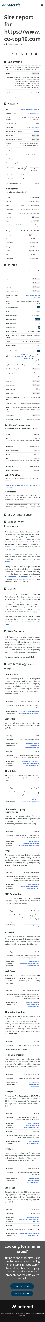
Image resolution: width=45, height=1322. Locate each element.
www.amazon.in (34, 841)
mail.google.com (34, 1141)
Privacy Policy (30, 1313)
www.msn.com (26, 802)
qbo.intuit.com (34, 713)
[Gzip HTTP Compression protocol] (38, 1074)
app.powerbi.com (33, 1235)
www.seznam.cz (34, 1082)
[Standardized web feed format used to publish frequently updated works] (38, 952)
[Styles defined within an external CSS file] (38, 1225)
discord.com (35, 1233)
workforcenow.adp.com (31, 1127)
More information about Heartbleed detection (23, 507)
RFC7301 (25, 359)
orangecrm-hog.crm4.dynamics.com (31, 762)
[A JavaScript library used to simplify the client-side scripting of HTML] (38, 831)
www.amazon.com (33, 1006)
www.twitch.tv (23, 1219)
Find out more (22, 1286)
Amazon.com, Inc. (33, 113)
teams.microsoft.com (32, 1125)
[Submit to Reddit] (16, 53)
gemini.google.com (33, 1143)
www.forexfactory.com (32, 747)
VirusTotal (35, 127)
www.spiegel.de (34, 961)
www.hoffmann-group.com (34, 1220)
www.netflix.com (33, 1180)
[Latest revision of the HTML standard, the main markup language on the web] (38, 1131)
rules (27, 539)
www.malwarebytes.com (31, 925)
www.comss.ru (34, 745)
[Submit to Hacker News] (36, 53)
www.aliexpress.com (32, 1002)
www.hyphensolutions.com (30, 711)
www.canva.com (34, 1178)
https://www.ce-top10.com (29, 109)
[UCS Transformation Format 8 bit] (38, 1041)
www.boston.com (33, 884)
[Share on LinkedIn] (31, 53)
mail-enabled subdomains (17, 576)
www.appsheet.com (33, 965)
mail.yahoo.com (26, 761)
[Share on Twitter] (21, 53)
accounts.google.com (32, 765)
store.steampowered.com (31, 843)
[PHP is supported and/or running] (38, 736)
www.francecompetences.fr (30, 886)
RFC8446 (23, 355)
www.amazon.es (34, 1084)
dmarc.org (31, 612)
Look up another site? (16, 44)
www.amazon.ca (34, 1086)
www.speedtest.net (33, 1217)
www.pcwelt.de (34, 927)
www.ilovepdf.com (33, 1004)
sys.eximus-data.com (35, 803)
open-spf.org (10, 549)
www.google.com (25, 1233)
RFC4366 (31, 357)
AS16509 (35, 131)
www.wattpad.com (33, 923)
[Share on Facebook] (26, 53)
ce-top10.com (35, 151)
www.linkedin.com (33, 1182)
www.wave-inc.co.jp (32, 743)
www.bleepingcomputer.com (29, 964)
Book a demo (22, 1294)
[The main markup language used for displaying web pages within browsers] (38, 1113)
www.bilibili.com (33, 1123)
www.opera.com (24, 713)
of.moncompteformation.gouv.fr (28, 845)
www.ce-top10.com (36, 296)
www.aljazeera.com (33, 888)
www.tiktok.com (34, 800)
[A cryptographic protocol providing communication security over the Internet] (38, 751)
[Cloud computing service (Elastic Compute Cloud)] (38, 701)
